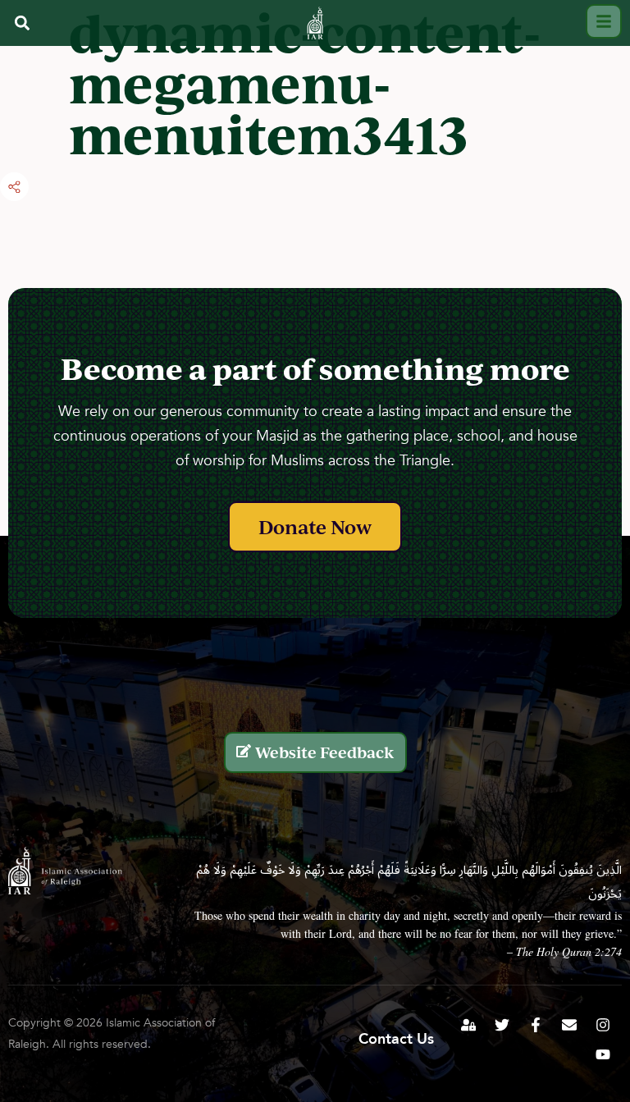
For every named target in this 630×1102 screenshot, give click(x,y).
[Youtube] (603, 1054)
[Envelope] (569, 1025)
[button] (21, 22)
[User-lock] (468, 1025)
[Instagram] (603, 1025)
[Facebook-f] (535, 1025)
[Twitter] (502, 1025)
